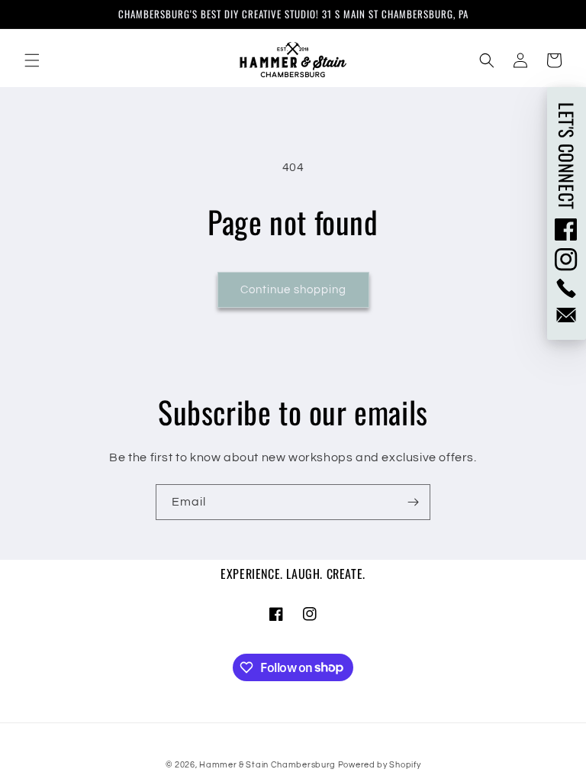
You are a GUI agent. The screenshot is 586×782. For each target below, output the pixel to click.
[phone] (566, 288)
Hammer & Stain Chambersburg (268, 765)
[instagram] (566, 259)
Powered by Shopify (379, 765)
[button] (32, 60)
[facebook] (566, 229)
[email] (566, 315)
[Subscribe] (413, 502)
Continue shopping (293, 290)
